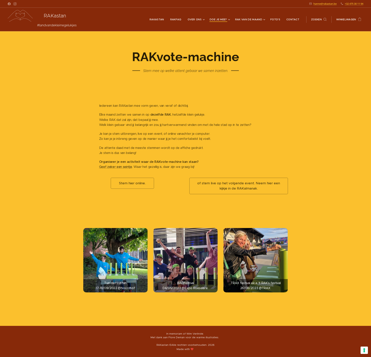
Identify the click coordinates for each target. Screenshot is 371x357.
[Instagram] (15, 4)
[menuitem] (158, 19)
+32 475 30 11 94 (354, 3)
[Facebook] (9, 4)
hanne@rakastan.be (325, 3)
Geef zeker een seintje (115, 167)
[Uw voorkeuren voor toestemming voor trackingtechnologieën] (364, 350)
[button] (318, 19)
